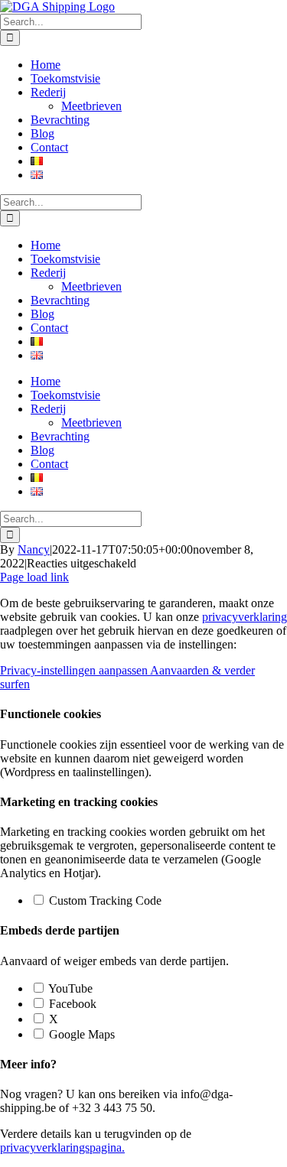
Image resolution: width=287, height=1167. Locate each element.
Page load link (34, 577)
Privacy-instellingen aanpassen (75, 670)
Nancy (34, 549)
